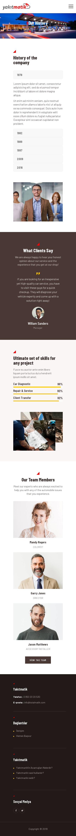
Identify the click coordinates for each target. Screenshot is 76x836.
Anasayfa (30, 29)
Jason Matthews (38, 644)
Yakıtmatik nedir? (25, 777)
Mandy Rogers (38, 542)
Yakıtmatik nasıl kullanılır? (30, 772)
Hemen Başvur (23, 735)
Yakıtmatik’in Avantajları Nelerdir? (34, 767)
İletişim (20, 730)
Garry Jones (38, 593)
